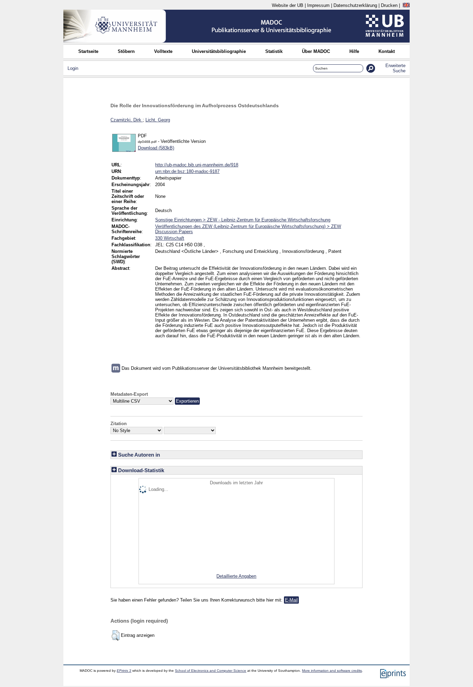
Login (73, 68)
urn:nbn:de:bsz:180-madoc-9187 (187, 171)
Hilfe (354, 51)
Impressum (318, 5)
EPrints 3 (124, 670)
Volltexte (163, 51)
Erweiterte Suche (395, 68)
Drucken (389, 5)
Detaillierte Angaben (236, 576)
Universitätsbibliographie (219, 51)
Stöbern (126, 51)
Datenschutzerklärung (355, 5)
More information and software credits (332, 670)
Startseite (88, 51)
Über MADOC (316, 51)
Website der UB (287, 5)
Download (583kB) (156, 147)
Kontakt (386, 51)
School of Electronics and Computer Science (210, 670)
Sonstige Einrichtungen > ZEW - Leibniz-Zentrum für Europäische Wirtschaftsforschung (242, 219)
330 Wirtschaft (169, 238)
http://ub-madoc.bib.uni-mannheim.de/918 (196, 164)
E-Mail (291, 600)
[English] (406, 5)
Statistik (274, 51)
